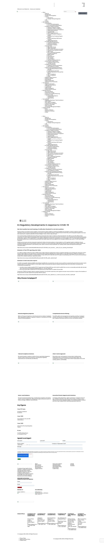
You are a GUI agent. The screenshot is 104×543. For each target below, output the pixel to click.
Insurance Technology (49, 104)
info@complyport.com (32, 524)
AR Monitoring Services (52, 30)
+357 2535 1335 (52, 524)
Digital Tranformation (49, 80)
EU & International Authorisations (54, 25)
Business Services (47, 90)
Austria (37, 233)
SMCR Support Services (52, 32)
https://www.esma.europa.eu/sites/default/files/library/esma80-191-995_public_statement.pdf (37, 258)
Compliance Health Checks (53, 62)
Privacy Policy (56, 467)
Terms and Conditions (57, 463)
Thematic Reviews (51, 63)
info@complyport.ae (62, 525)
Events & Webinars (49, 109)
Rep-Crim (49, 55)
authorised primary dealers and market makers (40, 239)
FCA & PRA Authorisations (53, 24)
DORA (48, 76)
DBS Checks (50, 51)
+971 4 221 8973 (62, 526)
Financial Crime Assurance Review (55, 50)
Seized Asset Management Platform (52, 106)
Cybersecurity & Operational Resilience (53, 67)
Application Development (50, 85)
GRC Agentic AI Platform (50, 102)
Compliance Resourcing (50, 64)
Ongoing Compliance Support (53, 27)
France (45, 233)
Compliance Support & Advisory (52, 26)
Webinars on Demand (49, 111)
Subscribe (19, 487)
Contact (46, 21)
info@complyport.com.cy (42, 523)
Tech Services (46, 82)
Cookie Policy (56, 468)
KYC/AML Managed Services (51, 41)
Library (46, 112)
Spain (55, 233)
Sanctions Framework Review (53, 60)
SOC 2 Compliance (51, 75)
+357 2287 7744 (41, 524)
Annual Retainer (50, 58)
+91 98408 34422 (72, 529)
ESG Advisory (48, 79)
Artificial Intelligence (49, 88)
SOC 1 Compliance (51, 74)
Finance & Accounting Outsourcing (52, 93)
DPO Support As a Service (53, 66)
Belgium (41, 233)
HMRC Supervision (51, 48)
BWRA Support (50, 54)
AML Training (50, 57)
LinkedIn (72, 463)
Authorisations (48, 23)
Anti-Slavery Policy (57, 465)
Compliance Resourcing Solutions (54, 65)
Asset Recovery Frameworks (51, 81)
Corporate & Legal (49, 94)
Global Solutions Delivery (50, 89)
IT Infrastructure (48, 86)
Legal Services (50, 98)
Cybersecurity (48, 87)
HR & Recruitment (49, 91)
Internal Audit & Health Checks (51, 61)
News (46, 108)
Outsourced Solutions (52, 43)
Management (48, 14)
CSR (46, 19)
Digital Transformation (49, 83)
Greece (48, 233)
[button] (52, 114)
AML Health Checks (51, 47)
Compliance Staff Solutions (53, 42)
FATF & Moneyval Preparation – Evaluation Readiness (54, 53)
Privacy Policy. (54, 452)
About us (47, 13)
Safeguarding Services (52, 40)
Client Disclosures (56, 464)
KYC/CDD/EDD (50, 56)
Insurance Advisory (49, 78)
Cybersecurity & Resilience (51, 103)
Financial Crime (48, 45)
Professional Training (49, 92)
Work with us (50, 17)
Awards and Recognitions (50, 15)
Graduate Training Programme (53, 18)
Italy (51, 233)
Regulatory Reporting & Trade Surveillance (54, 100)
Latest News (23, 221)
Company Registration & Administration (52, 96)
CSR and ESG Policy (57, 466)
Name (18, 481)
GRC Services (46, 22)
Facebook (72, 465)
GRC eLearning (48, 105)
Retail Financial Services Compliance (55, 29)
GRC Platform (48, 101)
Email (18, 484)
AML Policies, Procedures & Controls (55, 49)
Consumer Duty (50, 31)
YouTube (72, 464)
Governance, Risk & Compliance (54, 28)
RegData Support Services (51, 77)
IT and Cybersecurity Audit (53, 70)
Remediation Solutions (52, 44)
